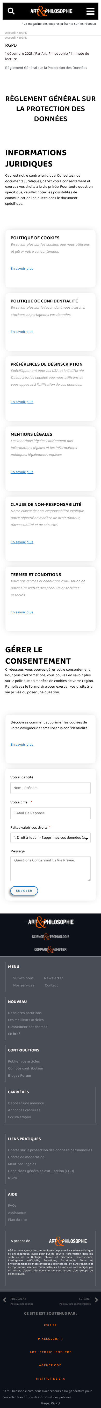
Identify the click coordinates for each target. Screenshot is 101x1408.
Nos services (23, 985)
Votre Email (20, 802)
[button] (11, 11)
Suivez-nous (23, 978)
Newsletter (53, 978)
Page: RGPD (50, 1403)
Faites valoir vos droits (29, 828)
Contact (51, 985)
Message (17, 851)
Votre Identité (21, 777)
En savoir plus (22, 269)
